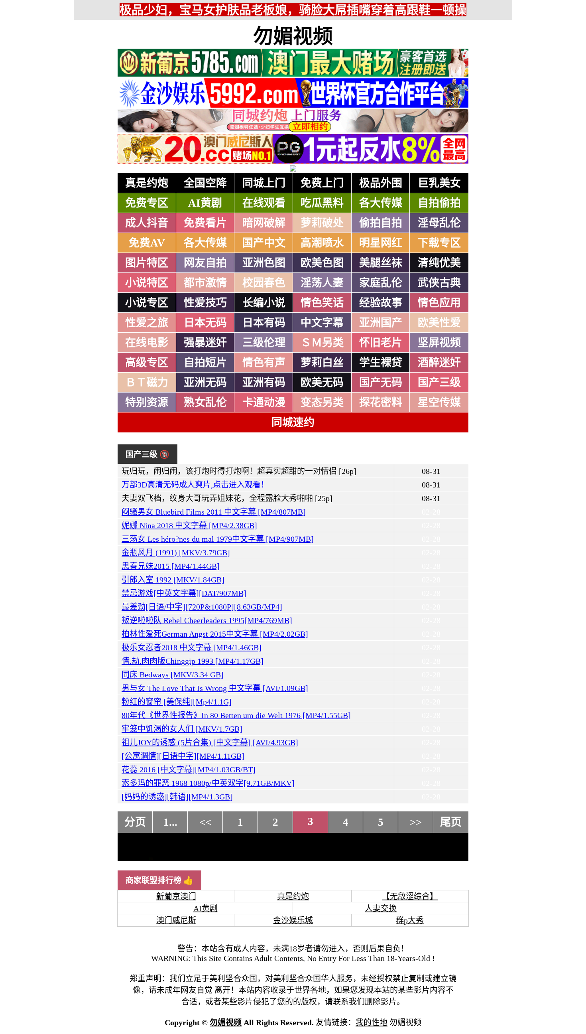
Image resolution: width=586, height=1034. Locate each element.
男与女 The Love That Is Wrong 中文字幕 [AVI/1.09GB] (215, 688)
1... (170, 822)
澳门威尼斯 (176, 920)
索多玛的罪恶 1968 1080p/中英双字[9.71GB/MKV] (208, 783)
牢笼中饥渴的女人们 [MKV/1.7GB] (182, 728)
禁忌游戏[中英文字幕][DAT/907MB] (184, 593)
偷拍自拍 (380, 223)
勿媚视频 (293, 36)
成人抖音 (146, 223)
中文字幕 (322, 323)
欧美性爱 (439, 323)
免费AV (147, 243)
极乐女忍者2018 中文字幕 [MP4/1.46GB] (192, 647)
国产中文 (263, 243)
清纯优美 (439, 263)
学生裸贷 (380, 363)
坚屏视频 (439, 343)
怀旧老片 (380, 343)
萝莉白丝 (322, 363)
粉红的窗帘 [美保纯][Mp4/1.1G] (177, 701)
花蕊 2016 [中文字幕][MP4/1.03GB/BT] (189, 769)
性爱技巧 (205, 303)
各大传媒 (380, 203)
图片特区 (146, 263)
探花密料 (380, 402)
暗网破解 (263, 223)
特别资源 (146, 402)
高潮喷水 (322, 243)
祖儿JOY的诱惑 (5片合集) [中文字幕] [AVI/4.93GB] (210, 742)
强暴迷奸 (205, 343)
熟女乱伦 (205, 402)
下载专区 (439, 243)
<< (205, 822)
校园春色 (263, 283)
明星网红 (380, 243)
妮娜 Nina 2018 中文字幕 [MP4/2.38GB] (189, 525)
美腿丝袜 (380, 263)
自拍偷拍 (439, 203)
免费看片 (205, 223)
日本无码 (205, 323)
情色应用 (439, 303)
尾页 (451, 822)
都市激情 (205, 283)
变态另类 (322, 402)
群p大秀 (410, 920)
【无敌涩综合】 (410, 896)
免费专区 (146, 203)
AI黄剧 (205, 203)
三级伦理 (263, 343)
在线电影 (146, 343)
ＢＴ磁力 (146, 383)
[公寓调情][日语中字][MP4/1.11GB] (183, 756)
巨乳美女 (439, 183)
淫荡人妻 (322, 283)
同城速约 (293, 422)
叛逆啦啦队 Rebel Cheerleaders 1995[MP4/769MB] (207, 620)
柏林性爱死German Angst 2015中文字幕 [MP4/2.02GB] (215, 633)
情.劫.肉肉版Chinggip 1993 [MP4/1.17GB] (193, 661)
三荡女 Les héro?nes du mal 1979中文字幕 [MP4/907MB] (218, 539)
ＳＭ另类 (322, 343)
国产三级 (439, 383)
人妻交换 (381, 908)
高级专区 (146, 363)
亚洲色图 (263, 263)
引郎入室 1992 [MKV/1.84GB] (173, 579)
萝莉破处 (322, 223)
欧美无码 (322, 383)
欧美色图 (322, 263)
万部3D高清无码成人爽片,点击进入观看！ (195, 484)
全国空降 (205, 183)
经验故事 (380, 303)
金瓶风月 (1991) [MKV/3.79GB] (176, 552)
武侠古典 (439, 283)
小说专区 (146, 303)
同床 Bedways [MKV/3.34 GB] (173, 674)
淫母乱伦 (439, 223)
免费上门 (322, 183)
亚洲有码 (263, 383)
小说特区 (146, 283)
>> (416, 822)
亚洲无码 (205, 383)
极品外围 (380, 183)
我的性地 (371, 1022)
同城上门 (263, 183)
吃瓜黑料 (322, 203)
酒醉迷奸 (439, 363)
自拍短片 (205, 363)
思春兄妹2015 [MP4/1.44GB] (171, 566)
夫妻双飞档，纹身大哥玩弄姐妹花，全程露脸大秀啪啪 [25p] (227, 498)
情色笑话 (322, 303)
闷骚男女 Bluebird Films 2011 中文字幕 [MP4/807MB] (214, 511)
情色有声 (263, 363)
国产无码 (380, 383)
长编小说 (263, 303)
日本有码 (263, 323)
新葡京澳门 (176, 896)
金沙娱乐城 (293, 920)
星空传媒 (439, 402)
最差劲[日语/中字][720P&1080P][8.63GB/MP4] (202, 606)
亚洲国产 (380, 323)
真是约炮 (146, 183)
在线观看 (263, 203)
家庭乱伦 (380, 283)
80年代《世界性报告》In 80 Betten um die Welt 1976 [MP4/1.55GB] (236, 715)
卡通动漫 (263, 402)
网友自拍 (205, 263)
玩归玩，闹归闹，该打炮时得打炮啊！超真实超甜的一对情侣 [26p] (239, 471)
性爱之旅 (146, 323)
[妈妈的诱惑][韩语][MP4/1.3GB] (177, 796)
